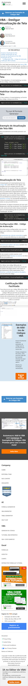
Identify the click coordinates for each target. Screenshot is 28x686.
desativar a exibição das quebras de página (12, 272)
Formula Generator (8, 507)
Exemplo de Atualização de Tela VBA (11, 56)
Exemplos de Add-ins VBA (12, 617)
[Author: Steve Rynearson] (2, 35)
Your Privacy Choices (10, 648)
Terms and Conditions (9, 645)
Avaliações (5, 483)
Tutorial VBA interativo (10, 535)
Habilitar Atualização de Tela (9, 54)
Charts (4, 559)
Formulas (5, 550)
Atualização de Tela (6, 57)
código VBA (3, 185)
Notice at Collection (7, 651)
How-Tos (4, 554)
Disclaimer (5, 636)
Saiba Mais (14, 451)
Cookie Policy (7, 642)
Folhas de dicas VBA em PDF (13, 619)
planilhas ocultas (5, 198)
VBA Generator (6, 511)
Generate (21, 118)
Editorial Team (9, 29)
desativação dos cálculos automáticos (12, 235)
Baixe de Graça (21, 376)
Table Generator (7, 515)
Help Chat (5, 520)
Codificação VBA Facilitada (8, 60)
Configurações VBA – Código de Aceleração (15, 59)
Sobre (4, 470)
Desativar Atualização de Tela (9, 53)
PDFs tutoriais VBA (10, 621)
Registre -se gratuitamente (14, 626)
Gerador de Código (8, 530)
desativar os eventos (16, 256)
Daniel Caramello (10, 43)
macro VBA (23, 64)
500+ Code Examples (8, 539)
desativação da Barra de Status (10, 245)
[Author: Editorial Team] (2, 28)
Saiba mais (14, 317)
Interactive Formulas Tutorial (12, 563)
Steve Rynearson (10, 36)
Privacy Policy (7, 639)
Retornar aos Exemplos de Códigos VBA (14, 13)
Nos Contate (6, 478)
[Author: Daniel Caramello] (2, 43)
